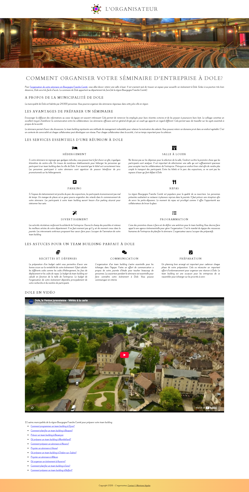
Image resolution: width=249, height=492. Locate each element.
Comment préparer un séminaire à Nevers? (50, 443)
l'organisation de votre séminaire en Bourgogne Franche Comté (58, 86)
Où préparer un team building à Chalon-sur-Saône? (54, 452)
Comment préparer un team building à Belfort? (51, 470)
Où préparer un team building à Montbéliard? (51, 439)
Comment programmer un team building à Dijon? (53, 426)
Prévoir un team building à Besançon (47, 435)
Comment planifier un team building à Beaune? (52, 430)
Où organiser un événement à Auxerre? (48, 461)
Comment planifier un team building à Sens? (50, 465)
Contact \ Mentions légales (139, 485)
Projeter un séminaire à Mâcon (44, 457)
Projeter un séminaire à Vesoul (44, 448)
